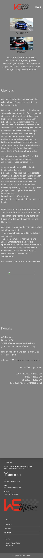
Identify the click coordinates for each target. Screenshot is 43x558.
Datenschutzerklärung (13, 543)
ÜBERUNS (7, 529)
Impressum (9, 546)
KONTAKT (21, 52)
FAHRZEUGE (21, 33)
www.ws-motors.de (11, 494)
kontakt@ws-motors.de (28, 360)
